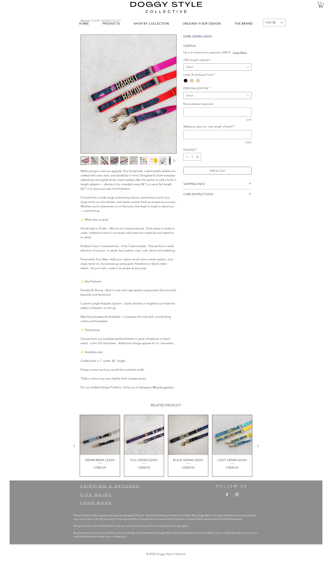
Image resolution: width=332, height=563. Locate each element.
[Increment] (197, 160)
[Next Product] (258, 445)
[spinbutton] (192, 160)
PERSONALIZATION (196, 92)
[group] (166, 446)
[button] (321, 4)
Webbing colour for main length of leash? (209, 130)
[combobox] (217, 70)
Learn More (212, 56)
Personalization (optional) (198, 107)
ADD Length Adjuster (197, 63)
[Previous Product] (74, 445)
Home (85, 20)
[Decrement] (186, 160)
